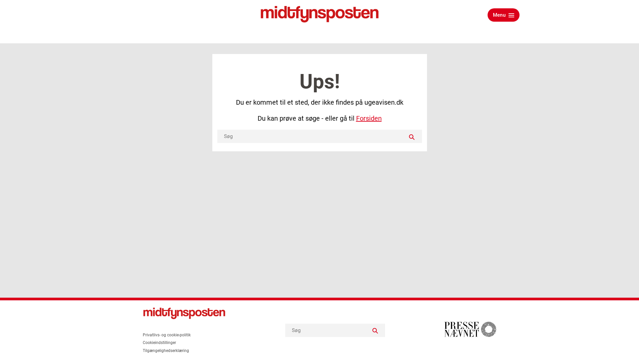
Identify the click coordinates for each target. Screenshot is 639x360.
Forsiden (369, 118)
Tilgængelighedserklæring (166, 350)
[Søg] (412, 136)
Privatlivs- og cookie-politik (167, 335)
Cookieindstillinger (159, 342)
